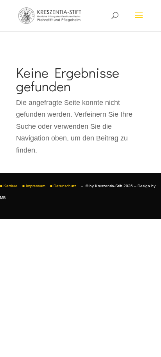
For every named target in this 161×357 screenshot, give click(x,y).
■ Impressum (33, 186)
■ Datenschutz (63, 186)
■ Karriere (9, 186)
